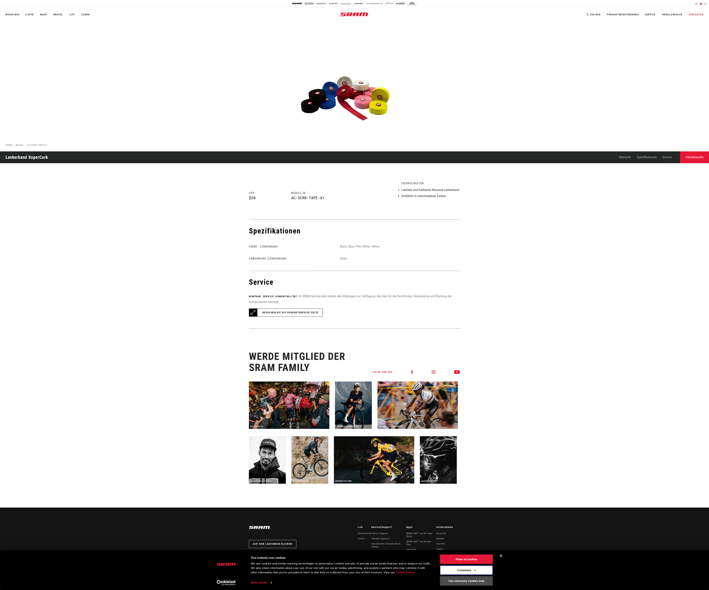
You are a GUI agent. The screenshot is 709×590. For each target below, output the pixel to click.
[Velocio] (389, 3)
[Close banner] (501, 556)
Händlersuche (672, 14)
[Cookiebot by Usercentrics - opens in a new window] (226, 583)
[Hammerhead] (374, 3)
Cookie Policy (405, 572)
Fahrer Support (379, 533)
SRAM (9, 145)
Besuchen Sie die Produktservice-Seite (290, 312)
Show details (259, 582)
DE (705, 4)
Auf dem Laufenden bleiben (272, 544)
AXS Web (411, 549)
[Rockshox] (309, 3)
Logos (439, 549)
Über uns (441, 533)
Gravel (58, 14)
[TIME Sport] (359, 4)
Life (72, 14)
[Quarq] (346, 4)
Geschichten (364, 533)
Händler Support (380, 538)
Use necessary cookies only (466, 580)
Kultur (361, 538)
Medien (440, 538)
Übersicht (625, 157)
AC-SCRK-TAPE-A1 (37, 145)
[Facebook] (412, 372)
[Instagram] (434, 372)
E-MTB (29, 14)
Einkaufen (696, 14)
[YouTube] (457, 372)
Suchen (595, 14)
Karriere (440, 543)
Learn (85, 14)
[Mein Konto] (696, 4)
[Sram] (297, 3)
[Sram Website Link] (354, 14)
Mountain (12, 14)
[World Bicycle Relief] (412, 3)
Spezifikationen (647, 157)
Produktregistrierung (623, 14)
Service (650, 14)
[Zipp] (333, 4)
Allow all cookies (466, 559)
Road (43, 14)
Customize (464, 570)
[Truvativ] (321, 3)
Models (20, 145)
